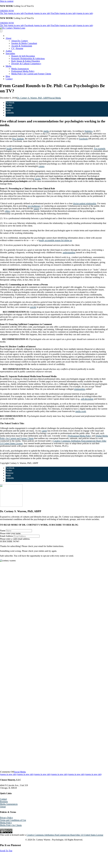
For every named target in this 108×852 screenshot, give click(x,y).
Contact (9, 79)
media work (80, 411)
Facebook (83, 138)
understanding (69, 252)
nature (36, 208)
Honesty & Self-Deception (23, 56)
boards (38, 178)
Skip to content (6, 1)
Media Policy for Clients (11, 825)
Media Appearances (20, 68)
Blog (8, 76)
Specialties (10, 53)
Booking (4, 801)
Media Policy (6, 822)
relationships (79, 389)
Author (9, 51)
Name (2, 530)
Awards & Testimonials (21, 46)
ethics (7, 211)
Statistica (88, 131)
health (9, 148)
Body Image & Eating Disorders (25, 61)
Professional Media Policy (22, 71)
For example (99, 148)
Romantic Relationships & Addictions (28, 58)
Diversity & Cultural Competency (26, 63)
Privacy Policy (6, 817)
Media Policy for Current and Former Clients (31, 74)
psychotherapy (34, 206)
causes (41, 166)
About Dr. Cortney (19, 41)
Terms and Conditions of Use (13, 820)
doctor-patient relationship (84, 203)
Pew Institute (18, 138)
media (46, 131)
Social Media (55, 98)
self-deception (87, 399)
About (8, 38)
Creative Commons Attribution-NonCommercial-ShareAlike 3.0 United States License (65, 835)
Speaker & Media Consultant (24, 43)
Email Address (6, 536)
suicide (33, 307)
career (44, 431)
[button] (9, 541)
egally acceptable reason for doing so (55, 240)
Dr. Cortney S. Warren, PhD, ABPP (33, 98)
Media (8, 66)
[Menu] (1, 30)
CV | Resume (17, 48)
